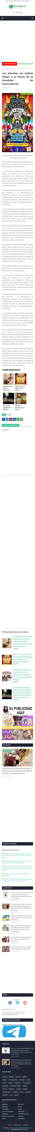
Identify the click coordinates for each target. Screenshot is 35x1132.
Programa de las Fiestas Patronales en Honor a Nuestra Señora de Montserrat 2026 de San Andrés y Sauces (22, 641)
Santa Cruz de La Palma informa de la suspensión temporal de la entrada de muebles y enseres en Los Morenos (22, 895)
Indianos (25, 1089)
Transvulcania (26, 1083)
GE (11, 1009)
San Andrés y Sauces (23, 1114)
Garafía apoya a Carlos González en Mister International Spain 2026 (22, 948)
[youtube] (21, 12)
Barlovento (5, 1104)
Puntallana (5, 1114)
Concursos (5, 1086)
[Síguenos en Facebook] (10, 1004)
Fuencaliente (5, 1109)
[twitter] (17, 12)
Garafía (20, 1109)
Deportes (24, 1076)
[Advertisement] (17, 41)
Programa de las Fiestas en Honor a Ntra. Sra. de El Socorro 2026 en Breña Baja (21, 917)
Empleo (5, 1089)
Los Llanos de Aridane (7, 1111)
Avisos (4, 1083)
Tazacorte (20, 1116)
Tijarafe (4, 1118)
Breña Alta (20, 1104)
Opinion (25, 1086)
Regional (18, 1076)
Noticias (5, 1076)
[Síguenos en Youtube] (25, 1004)
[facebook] (14, 12)
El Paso (20, 1107)
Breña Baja (5, 1107)
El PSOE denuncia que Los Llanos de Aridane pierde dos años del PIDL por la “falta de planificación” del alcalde (21, 907)
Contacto (25, 1125)
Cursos (28, 1079)
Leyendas (28, 1092)
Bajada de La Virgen (15, 1086)
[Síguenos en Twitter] (17, 1004)
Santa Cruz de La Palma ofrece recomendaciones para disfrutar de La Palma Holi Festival (23, 658)
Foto (11, 1095)
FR (13, 1009)
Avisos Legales (17, 1125)
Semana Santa (6, 1092)
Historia (19, 1089)
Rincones (5, 1095)
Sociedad (22, 1079)
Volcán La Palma (13, 1079)
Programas (17, 1083)
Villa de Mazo (21, 1118)
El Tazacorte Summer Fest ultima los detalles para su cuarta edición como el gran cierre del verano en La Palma (22, 692)
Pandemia (11, 1089)
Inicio (3, 68)
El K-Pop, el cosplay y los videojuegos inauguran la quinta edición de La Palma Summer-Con (17, 880)
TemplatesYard (16, 1128)
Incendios (15, 1092)
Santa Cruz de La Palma (8, 1116)
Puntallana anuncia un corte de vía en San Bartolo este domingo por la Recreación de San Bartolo (23, 674)
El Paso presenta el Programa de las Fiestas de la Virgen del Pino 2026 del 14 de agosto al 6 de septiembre (21, 928)
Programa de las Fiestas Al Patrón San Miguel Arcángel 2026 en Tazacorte (21, 939)
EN (8, 1009)
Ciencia (16, 1095)
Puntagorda (21, 1111)
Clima (21, 1092)
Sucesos (10, 1083)
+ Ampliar (16, 648)
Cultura (5, 1079)
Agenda (8, 68)
